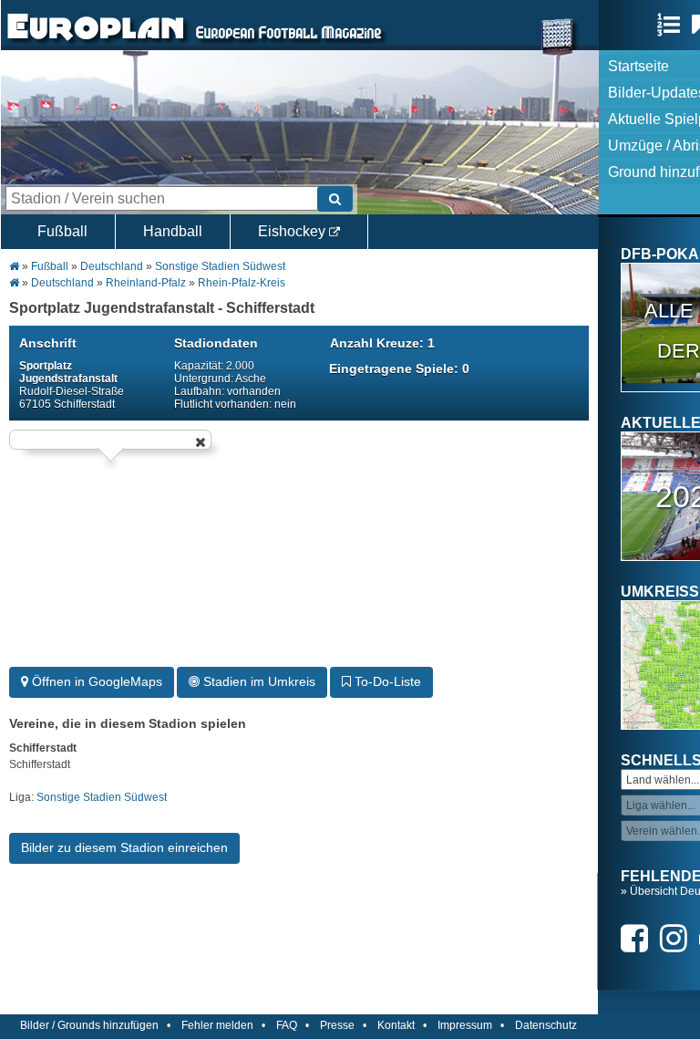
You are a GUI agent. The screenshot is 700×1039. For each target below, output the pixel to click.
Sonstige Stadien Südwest (220, 266)
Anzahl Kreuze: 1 (382, 343)
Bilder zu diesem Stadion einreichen (124, 847)
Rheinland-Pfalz (146, 282)
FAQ (286, 1025)
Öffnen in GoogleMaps (95, 681)
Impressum (465, 1025)
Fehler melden (217, 1025)
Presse (337, 1025)
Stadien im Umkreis (257, 681)
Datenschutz (546, 1025)
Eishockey (293, 231)
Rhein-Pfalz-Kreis (241, 282)
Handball (172, 231)
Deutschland (111, 266)
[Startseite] (95, 42)
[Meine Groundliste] (673, 24)
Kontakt (396, 1025)
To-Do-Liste (386, 681)
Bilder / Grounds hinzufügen (89, 1025)
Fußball (62, 231)
